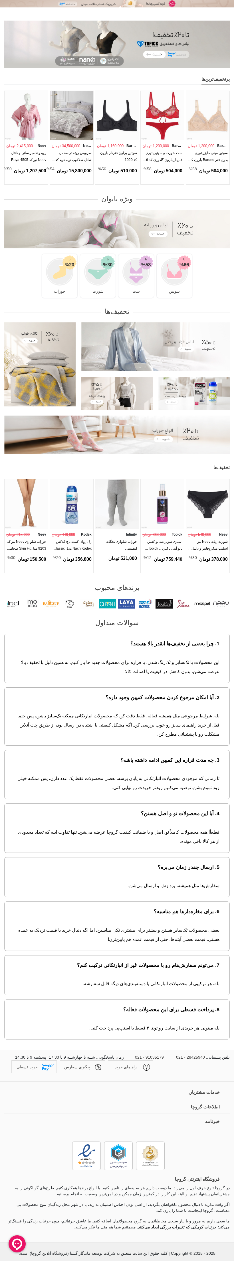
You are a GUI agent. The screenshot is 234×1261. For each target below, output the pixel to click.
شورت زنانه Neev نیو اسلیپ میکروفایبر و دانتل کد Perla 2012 (210, 546)
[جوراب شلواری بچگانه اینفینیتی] (117, 504)
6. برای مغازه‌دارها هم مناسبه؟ (186, 911)
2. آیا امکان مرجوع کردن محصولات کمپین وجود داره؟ (162, 697)
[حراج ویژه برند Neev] (117, 3)
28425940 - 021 (190, 1057)
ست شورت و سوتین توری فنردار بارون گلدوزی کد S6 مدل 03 (163, 157)
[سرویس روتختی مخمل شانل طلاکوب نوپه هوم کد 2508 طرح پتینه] (71, 116)
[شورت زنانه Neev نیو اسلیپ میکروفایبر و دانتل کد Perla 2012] (207, 504)
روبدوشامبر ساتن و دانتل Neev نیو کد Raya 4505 (28, 156)
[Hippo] (69, 603)
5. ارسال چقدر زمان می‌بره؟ (188, 867)
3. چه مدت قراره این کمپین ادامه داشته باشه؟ (169, 760)
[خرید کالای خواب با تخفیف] (40, 364)
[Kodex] (145, 603)
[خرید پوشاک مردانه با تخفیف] (117, 393)
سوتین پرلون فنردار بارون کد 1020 (118, 156)
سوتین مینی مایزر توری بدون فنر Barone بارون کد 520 (209, 157)
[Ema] (183, 603)
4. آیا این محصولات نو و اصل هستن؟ (180, 813)
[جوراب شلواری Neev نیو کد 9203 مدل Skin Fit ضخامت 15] (26, 504)
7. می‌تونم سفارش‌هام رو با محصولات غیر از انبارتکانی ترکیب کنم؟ (148, 965)
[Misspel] (202, 603)
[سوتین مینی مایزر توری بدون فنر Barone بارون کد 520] (207, 116)
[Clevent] (107, 603)
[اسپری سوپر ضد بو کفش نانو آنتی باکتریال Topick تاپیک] (162, 504)
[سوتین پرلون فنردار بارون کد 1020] (117, 116)
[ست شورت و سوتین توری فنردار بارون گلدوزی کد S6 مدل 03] (162, 116)
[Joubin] (164, 603)
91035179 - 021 (149, 1057)
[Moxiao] (32, 603)
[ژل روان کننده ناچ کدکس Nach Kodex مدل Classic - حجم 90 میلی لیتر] (71, 504)
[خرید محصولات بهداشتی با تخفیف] (194, 393)
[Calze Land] (88, 603)
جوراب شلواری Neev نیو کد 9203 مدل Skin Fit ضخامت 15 (26, 546)
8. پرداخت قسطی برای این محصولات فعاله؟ (171, 1009)
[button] (18, 80)
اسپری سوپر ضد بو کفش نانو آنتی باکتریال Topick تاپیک (164, 546)
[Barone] (51, 603)
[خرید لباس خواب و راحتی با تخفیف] (155, 346)
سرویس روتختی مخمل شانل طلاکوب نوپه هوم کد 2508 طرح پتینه (73, 157)
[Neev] (221, 603)
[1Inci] (13, 603)
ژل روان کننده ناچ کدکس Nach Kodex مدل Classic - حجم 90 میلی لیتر (72, 546)
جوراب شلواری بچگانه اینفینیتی (121, 545)
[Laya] (126, 603)
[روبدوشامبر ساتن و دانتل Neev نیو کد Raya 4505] (26, 116)
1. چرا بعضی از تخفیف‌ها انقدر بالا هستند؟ (174, 644)
